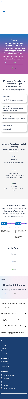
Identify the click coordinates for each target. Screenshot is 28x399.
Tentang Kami (4, 348)
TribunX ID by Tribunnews (9, 388)
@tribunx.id (6, 381)
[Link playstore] (18, 63)
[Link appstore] (9, 63)
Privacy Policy (4, 361)
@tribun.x (6, 385)
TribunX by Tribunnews (9, 375)
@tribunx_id (6, 378)
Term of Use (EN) (5, 366)
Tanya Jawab (4, 353)
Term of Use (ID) (5, 364)
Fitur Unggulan (4, 350)
